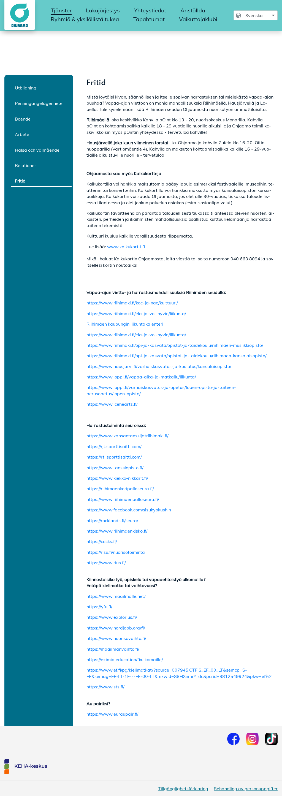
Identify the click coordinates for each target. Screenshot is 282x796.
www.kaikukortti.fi (126, 246)
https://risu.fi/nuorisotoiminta (115, 552)
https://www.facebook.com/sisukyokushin (128, 510)
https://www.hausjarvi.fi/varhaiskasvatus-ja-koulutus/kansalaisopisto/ (158, 366)
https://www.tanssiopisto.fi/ (114, 467)
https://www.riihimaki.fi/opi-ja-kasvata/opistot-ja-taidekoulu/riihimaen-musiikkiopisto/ (174, 345)
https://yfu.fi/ (99, 606)
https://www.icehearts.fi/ (112, 404)
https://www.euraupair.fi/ (112, 714)
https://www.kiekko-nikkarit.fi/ (117, 478)
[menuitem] (61, 11)
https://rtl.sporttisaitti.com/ (114, 457)
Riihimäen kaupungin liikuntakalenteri (124, 324)
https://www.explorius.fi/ (111, 617)
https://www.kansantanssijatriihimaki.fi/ (127, 435)
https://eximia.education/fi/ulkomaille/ (124, 659)
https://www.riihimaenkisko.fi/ (117, 531)
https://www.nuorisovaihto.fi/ (116, 638)
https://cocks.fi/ (101, 541)
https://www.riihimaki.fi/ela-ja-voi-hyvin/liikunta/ (136, 313)
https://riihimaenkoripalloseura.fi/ (120, 488)
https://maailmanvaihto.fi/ (112, 649)
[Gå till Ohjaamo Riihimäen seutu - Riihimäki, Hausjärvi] (18, 15)
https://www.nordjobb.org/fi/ (115, 628)
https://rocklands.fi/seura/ (112, 520)
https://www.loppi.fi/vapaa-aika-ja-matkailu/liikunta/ (141, 377)
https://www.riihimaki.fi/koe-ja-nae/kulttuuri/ (132, 303)
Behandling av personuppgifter (246, 788)
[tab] (41, 87)
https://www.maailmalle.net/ (116, 596)
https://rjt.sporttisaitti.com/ (114, 446)
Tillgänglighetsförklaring (183, 788)
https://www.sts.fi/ (105, 686)
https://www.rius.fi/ (106, 562)
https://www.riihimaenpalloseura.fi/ (122, 499)
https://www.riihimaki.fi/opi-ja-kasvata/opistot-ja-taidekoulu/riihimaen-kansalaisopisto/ (176, 355)
